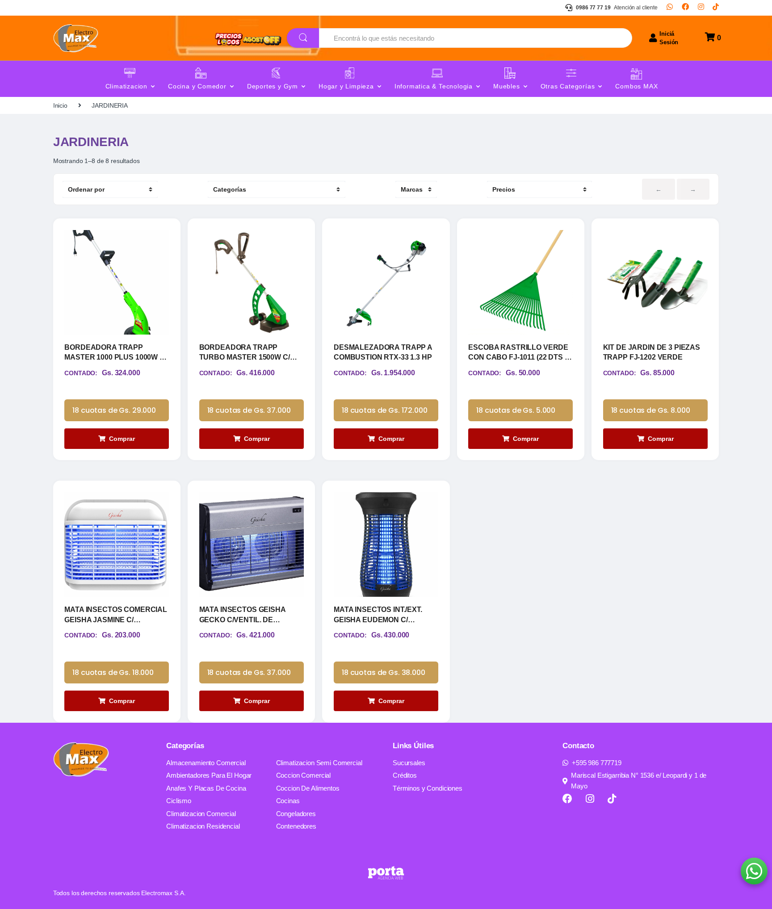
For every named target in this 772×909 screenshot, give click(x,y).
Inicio (60, 105)
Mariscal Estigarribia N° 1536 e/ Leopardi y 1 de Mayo (638, 780)
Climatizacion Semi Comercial (319, 763)
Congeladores (296, 813)
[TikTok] (716, 7)
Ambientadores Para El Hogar (209, 775)
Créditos (405, 775)
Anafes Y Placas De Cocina (206, 788)
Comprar (122, 438)
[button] (754, 871)
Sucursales (409, 763)
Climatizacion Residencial (203, 826)
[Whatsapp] (670, 7)
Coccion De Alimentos (308, 788)
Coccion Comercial (303, 775)
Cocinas (288, 800)
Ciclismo (178, 800)
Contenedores (296, 826)
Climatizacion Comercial (201, 813)
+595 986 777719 (596, 763)
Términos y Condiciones (427, 788)
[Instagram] (701, 7)
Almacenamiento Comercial (206, 763)
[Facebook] (685, 7)
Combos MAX (636, 86)
